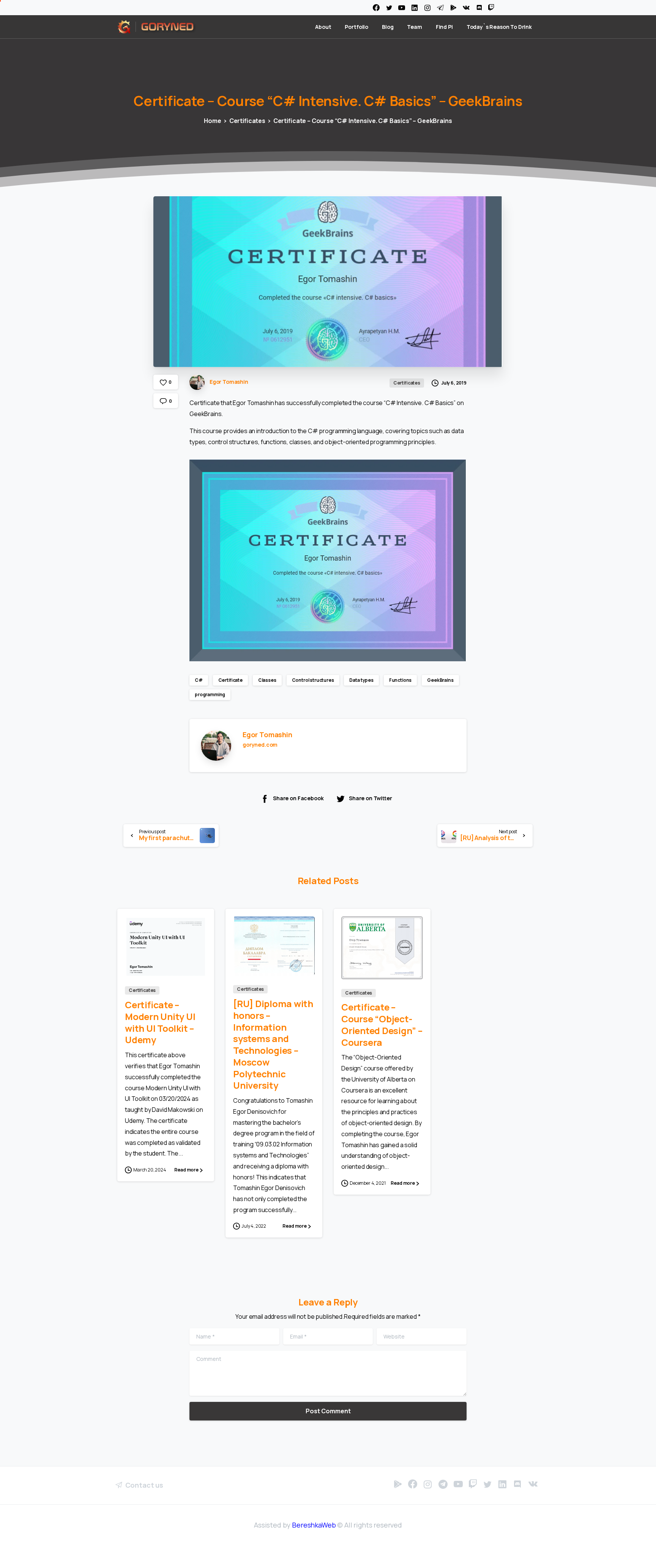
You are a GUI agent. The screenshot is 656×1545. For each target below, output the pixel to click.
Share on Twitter (370, 798)
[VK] (466, 7)
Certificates (247, 121)
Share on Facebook (298, 798)
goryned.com (260, 744)
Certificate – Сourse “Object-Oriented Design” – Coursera (382, 1024)
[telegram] (440, 7)
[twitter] (389, 7)
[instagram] (427, 7)
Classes (267, 680)
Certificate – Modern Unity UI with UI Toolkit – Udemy (160, 1022)
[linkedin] (414, 7)
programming (210, 694)
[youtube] (401, 7)
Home (212, 121)
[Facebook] (376, 7)
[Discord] (479, 7)
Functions (400, 680)
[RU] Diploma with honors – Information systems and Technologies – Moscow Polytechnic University (273, 1044)
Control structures (313, 680)
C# (199, 680)
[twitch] (491, 7)
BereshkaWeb (314, 1524)
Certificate (230, 680)
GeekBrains (440, 680)
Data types (361, 680)
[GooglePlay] (453, 7)
